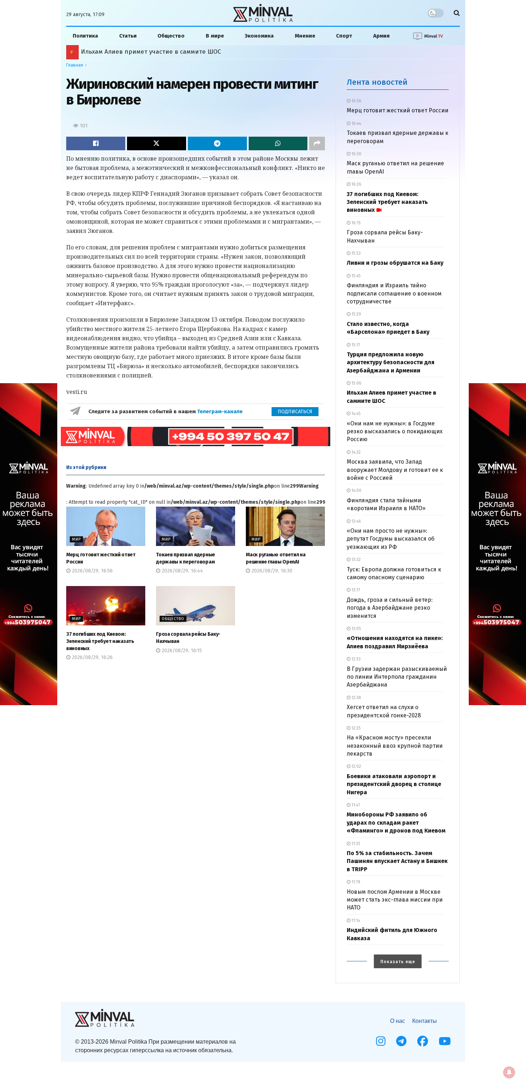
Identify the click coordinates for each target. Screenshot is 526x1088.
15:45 (355, 275)
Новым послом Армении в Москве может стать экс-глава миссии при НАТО (395, 899)
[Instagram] (380, 1041)
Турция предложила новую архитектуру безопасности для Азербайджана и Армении (390, 362)
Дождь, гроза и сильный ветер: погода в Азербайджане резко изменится (390, 607)
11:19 (355, 881)
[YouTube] (445, 1041)
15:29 (355, 314)
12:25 (355, 728)
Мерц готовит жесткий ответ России (397, 110)
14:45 (355, 413)
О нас (397, 1021)
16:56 (355, 100)
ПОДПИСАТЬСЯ (295, 412)
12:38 (355, 697)
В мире (215, 36)
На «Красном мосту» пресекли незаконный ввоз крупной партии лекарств (395, 745)
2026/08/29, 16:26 (91, 657)
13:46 (355, 521)
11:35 (355, 843)
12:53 (355, 659)
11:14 (355, 920)
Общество (171, 36)
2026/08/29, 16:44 (181, 571)
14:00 (355, 490)
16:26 (355, 184)
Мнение (305, 36)
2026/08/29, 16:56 (91, 571)
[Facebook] (422, 1041)
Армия (381, 36)
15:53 (355, 253)
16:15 (355, 222)
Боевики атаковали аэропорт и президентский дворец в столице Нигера (394, 784)
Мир (76, 539)
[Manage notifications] (509, 1072)
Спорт (344, 36)
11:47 (355, 805)
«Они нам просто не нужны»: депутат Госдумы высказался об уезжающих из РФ (390, 538)
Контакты (424, 1021)
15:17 (355, 344)
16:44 (355, 123)
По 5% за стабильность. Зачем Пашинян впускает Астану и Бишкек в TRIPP (397, 861)
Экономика (259, 36)
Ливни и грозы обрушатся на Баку (395, 262)
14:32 (355, 452)
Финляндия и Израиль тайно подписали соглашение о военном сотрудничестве (394, 293)
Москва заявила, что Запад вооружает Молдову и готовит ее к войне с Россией (395, 469)
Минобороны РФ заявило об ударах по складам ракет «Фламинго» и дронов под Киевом (396, 822)
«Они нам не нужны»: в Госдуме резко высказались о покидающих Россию (395, 431)
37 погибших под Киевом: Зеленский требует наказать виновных (100, 641)
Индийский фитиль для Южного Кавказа (142, 51)
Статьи (128, 36)
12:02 (355, 766)
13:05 (355, 628)
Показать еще (397, 961)
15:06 (355, 383)
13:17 (355, 589)
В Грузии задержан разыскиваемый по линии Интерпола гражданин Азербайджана (397, 676)
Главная (74, 65)
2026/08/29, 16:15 (181, 651)
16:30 (355, 153)
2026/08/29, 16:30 (271, 571)
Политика (85, 36)
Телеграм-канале (220, 411)
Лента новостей (377, 82)
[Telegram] (401, 1041)
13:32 (355, 559)
